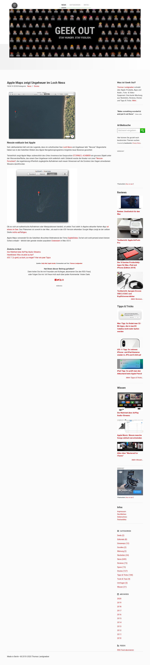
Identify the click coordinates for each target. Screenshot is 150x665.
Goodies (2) (121, 547)
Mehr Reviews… (137, 299)
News (29, 86)
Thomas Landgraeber (76, 263)
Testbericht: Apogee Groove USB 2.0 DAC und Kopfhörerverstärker (129, 293)
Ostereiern (55, 241)
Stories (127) (122, 571)
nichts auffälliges (19, 232)
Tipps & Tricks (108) (125, 575)
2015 (119, 618)
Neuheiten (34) (123, 555)
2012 (119, 630)
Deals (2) (120, 535)
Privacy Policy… (136, 143)
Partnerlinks (121, 520)
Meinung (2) (121, 551)
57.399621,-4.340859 (82, 155)
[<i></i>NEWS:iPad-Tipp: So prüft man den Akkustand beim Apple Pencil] (130, 368)
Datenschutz (122, 517)
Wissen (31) (122, 587)
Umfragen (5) (122, 583)
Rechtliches (121, 514)
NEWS (63, 5)
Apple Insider (52, 263)
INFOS (86, 5)
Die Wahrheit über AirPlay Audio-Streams (24, 252)
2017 (119, 610)
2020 (119, 599)
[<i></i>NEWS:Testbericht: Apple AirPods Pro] (130, 237)
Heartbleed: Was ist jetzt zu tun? (20, 255)
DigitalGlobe (73, 238)
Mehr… (134, 101)
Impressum (121, 511)
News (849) (121, 559)
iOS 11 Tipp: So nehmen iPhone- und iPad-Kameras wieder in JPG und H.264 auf (129, 352)
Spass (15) (121, 567)
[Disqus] (59, 318)
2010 (119, 638)
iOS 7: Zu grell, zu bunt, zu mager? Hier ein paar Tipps (29, 257)
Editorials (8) (122, 539)
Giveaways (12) (123, 543)
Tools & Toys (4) (123, 579)
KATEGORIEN (75, 5)
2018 (119, 607)
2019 (119, 603)
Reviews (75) (122, 563)
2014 (119, 622)
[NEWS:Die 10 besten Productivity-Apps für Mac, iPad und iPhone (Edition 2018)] (130, 260)
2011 (119, 634)
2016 (119, 614)
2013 (119, 626)
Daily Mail (44, 263)
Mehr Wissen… (137, 460)
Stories (36, 86)
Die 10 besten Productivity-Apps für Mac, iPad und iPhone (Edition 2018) (128, 265)
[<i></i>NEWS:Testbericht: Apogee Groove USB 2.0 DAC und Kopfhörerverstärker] (130, 288)
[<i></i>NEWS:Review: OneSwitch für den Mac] (130, 209)
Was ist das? (129, 184)
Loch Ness (67, 147)
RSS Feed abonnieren (125, 650)
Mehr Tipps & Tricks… (134, 378)
